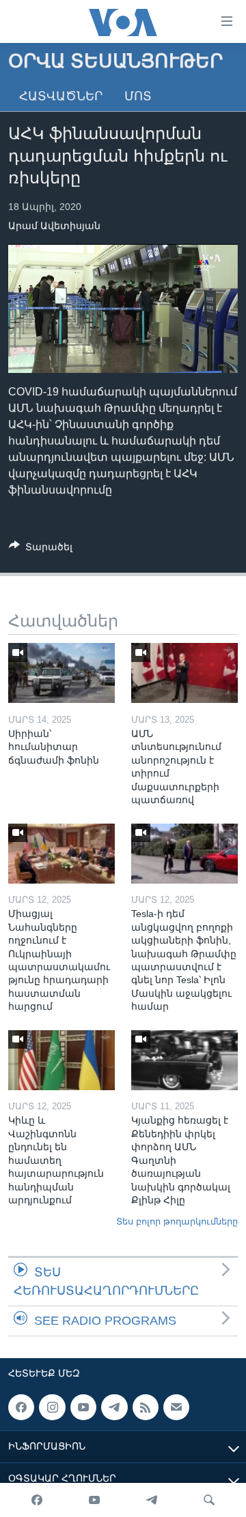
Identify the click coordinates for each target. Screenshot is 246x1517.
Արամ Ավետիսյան (54, 225)
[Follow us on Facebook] (21, 1407)
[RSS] (146, 1407)
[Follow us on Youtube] (83, 1407)
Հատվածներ (60, 96)
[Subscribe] (176, 1407)
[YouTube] (94, 1500)
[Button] (40, 549)
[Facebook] (36, 1500)
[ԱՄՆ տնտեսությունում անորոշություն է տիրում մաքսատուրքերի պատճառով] (184, 673)
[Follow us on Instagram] (52, 1407)
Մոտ (138, 96)
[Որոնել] (209, 1500)
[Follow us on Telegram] (114, 1407)
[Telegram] (151, 1500)
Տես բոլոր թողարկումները (177, 1221)
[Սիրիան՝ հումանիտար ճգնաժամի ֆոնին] (61, 673)
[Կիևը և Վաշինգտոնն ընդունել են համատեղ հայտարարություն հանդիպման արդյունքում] (61, 1060)
